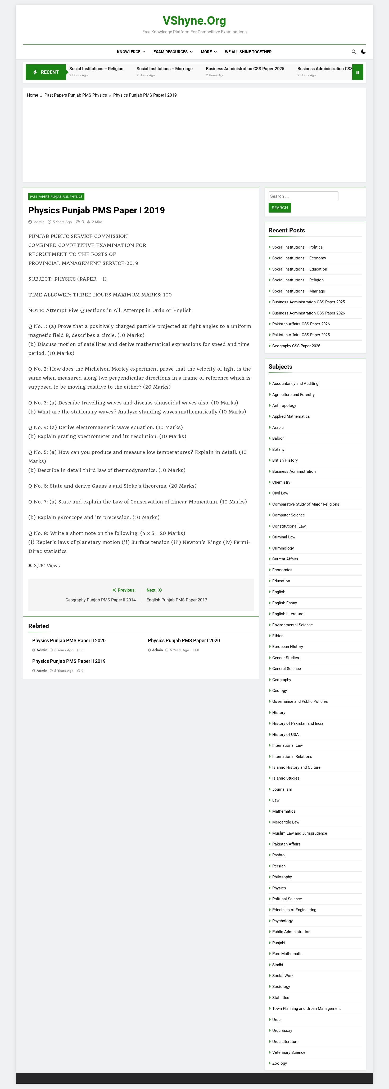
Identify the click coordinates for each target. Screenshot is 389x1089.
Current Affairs (285, 559)
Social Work (283, 975)
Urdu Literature (285, 1041)
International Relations (292, 756)
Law (275, 800)
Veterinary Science (288, 1052)
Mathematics (284, 811)
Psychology (282, 921)
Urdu (276, 1019)
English (278, 592)
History (278, 712)
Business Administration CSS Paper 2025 (223, 68)
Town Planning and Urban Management (306, 1008)
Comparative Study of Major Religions (305, 504)
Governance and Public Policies (300, 701)
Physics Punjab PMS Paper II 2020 (69, 640)
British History (285, 460)
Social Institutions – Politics (297, 247)
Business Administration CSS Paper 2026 (315, 68)
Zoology (279, 1063)
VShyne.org (194, 21)
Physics (279, 888)
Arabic (278, 427)
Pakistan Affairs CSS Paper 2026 (301, 324)
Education (281, 581)
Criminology (283, 548)
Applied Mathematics (291, 416)
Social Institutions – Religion (75, 68)
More (206, 52)
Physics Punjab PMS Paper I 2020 (184, 640)
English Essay (284, 603)
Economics (282, 570)
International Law (287, 745)
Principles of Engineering (294, 909)
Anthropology (284, 405)
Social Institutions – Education (299, 269)
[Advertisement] (194, 138)
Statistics (280, 997)
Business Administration (294, 471)
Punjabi (278, 942)
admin (39, 221)
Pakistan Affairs (286, 844)
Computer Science (288, 515)
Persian (279, 866)
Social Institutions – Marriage (143, 68)
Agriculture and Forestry (293, 394)
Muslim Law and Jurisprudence (299, 833)
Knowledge (128, 52)
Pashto (278, 855)
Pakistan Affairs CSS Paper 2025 (301, 334)
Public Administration (291, 931)
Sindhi (277, 964)
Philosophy (282, 877)
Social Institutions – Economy (299, 258)
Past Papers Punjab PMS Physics (56, 196)
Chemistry (281, 482)
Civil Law (280, 493)
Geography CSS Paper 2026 (296, 346)
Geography (281, 679)
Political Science (287, 899)
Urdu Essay (282, 1030)
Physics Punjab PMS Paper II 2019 (69, 661)
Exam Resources (170, 52)
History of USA (285, 734)
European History (287, 646)
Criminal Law (283, 537)
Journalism (282, 789)
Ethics (277, 635)
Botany (278, 449)
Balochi (279, 438)
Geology (279, 690)
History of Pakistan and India (297, 723)
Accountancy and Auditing (295, 383)
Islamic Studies (286, 778)
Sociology (281, 986)
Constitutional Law (289, 526)
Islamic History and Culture (296, 767)
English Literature (287, 613)
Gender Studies (285, 657)
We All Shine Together (248, 52)
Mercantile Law (285, 822)
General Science (286, 668)
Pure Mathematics (288, 953)
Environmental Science (292, 625)
